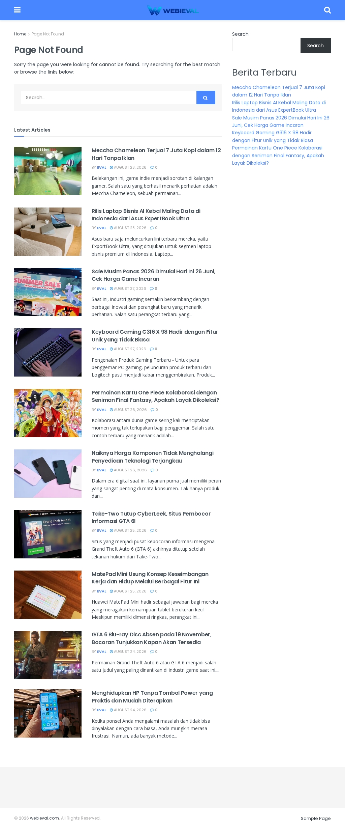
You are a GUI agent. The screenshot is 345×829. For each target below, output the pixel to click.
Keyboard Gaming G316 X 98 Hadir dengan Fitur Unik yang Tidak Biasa (155, 335)
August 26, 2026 (130, 409)
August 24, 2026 (130, 651)
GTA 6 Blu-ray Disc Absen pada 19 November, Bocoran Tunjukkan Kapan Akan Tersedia (152, 638)
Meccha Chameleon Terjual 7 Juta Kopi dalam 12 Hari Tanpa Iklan (156, 154)
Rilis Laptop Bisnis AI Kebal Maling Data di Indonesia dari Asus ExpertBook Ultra (146, 214)
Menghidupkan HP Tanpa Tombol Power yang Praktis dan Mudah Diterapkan (152, 696)
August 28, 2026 (130, 167)
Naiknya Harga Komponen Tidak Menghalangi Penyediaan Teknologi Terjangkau (152, 456)
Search (240, 34)
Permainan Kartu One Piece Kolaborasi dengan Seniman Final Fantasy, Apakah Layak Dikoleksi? (155, 396)
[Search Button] (205, 97)
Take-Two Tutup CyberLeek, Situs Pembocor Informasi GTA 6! (151, 517)
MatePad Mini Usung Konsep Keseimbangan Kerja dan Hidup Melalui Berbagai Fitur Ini (150, 577)
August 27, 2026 (129, 288)
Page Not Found (48, 34)
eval (101, 167)
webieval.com (44, 818)
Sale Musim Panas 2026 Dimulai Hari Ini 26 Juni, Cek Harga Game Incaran (153, 275)
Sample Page (316, 818)
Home (20, 34)
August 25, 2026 (130, 530)
